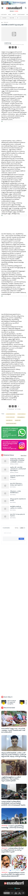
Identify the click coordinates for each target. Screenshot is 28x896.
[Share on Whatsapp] (16, 47)
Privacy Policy (20, 890)
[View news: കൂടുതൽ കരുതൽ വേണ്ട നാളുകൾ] (5, 478)
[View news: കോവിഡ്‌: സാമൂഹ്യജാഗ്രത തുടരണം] (5, 516)
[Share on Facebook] (10, 47)
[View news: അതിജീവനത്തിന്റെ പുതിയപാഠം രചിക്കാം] (5, 509)
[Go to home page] (14, 8)
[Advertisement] (14, 603)
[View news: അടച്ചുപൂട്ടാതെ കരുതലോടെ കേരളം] (5, 501)
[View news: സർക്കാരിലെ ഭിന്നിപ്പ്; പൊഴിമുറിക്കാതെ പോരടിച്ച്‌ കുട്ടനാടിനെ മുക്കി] (14, 839)
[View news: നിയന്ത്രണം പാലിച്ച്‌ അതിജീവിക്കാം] (5, 493)
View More (23, 455)
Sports (14, 14)
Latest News (4, 14)
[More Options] (18, 47)
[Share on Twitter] (13, 47)
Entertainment (21, 14)
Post (21, 538)
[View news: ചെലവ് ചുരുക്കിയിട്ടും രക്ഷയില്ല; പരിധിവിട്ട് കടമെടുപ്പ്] (14, 816)
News (9, 14)
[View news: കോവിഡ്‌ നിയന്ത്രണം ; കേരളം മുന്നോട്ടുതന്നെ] (5, 486)
